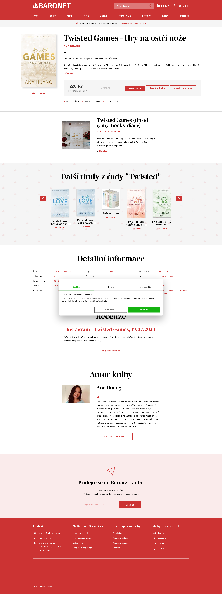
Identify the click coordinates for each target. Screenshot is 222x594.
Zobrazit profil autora (114, 436)
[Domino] (33, 565)
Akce (68, 101)
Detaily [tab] (111, 287)
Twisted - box (111, 213)
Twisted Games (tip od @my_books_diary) (122, 122)
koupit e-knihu (157, 88)
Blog (86, 16)
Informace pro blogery (82, 538)
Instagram (162, 533)
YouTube (161, 543)
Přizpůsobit (109, 310)
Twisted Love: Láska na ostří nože (85, 223)
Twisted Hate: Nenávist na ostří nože (136, 224)
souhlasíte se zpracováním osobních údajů (120, 494)
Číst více (69, 73)
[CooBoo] (82, 565)
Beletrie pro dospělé (89, 23)
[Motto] (68, 565)
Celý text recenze (111, 350)
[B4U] (132, 565)
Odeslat (130, 504)
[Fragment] (139, 565)
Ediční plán (125, 16)
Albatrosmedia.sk (120, 543)
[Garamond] (72, 572)
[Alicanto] (146, 565)
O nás (165, 16)
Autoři (104, 16)
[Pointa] (181, 565)
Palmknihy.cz (118, 533)
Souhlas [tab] (76, 287)
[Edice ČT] (160, 565)
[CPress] (33, 572)
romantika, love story (63, 271)
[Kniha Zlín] (111, 565)
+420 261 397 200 (47, 538)
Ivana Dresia (164, 271)
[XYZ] (75, 565)
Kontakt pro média (81, 533)
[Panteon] (167, 565)
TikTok (161, 548)
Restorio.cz (117, 547)
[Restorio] (150, 572)
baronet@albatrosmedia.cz (51, 533)
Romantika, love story (109, 23)
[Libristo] (189, 572)
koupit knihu (135, 88)
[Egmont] (54, 565)
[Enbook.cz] (111, 572)
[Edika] (153, 565)
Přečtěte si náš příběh (82, 547)
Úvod (35, 16)
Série (69, 16)
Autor (119, 101)
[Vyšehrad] (118, 565)
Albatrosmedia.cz (120, 538)
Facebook (162, 538)
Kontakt (184, 16)
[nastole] (125, 565)
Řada (77, 101)
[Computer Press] (96, 565)
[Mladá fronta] (189, 565)
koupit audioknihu (183, 88)
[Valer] (40, 565)
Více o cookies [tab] (146, 287)
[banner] (52, 5)
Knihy (53, 16)
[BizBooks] (47, 565)
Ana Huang (72, 46)
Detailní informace (92, 101)
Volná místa (78, 543)
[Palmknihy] (174, 565)
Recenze (146, 16)
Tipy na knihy (115, 131)
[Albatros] (61, 565)
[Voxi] (89, 565)
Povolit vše (144, 310)
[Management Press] (103, 565)
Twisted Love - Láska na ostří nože (60, 224)
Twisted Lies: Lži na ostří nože (162, 223)
